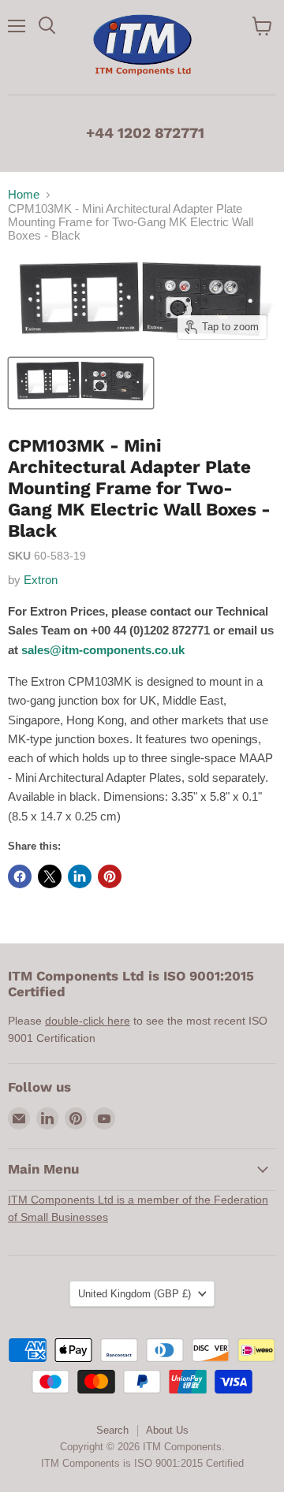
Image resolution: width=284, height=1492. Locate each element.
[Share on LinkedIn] (80, 876)
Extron (41, 579)
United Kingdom (134, 1294)
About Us (167, 1430)
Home (23, 194)
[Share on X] (50, 876)
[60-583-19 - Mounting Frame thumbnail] (81, 383)
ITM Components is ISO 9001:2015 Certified (142, 1463)
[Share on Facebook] (20, 876)
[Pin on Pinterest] (109, 876)
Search (112, 1430)
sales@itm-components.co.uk (103, 650)
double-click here (87, 1020)
